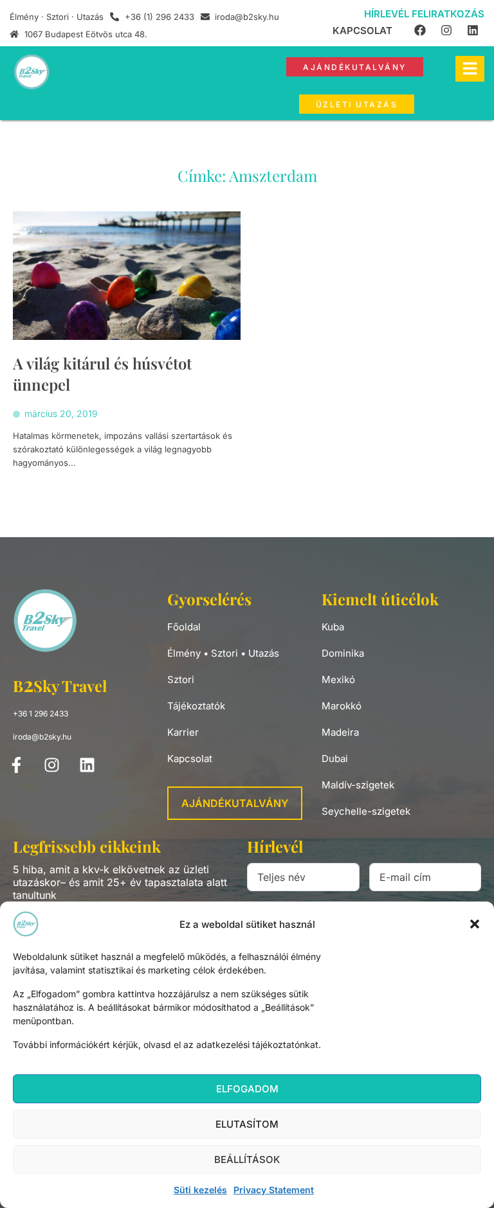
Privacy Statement (273, 1189)
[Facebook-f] (16, 765)
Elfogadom (247, 1089)
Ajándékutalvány (234, 803)
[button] (474, 924)
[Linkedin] (472, 30)
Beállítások (247, 1159)
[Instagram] (446, 30)
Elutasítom (247, 1124)
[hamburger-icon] (469, 69)
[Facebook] (420, 30)
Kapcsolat (362, 30)
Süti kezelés (200, 1189)
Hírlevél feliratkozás (424, 14)
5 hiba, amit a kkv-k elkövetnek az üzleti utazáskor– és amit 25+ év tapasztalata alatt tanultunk (120, 882)
